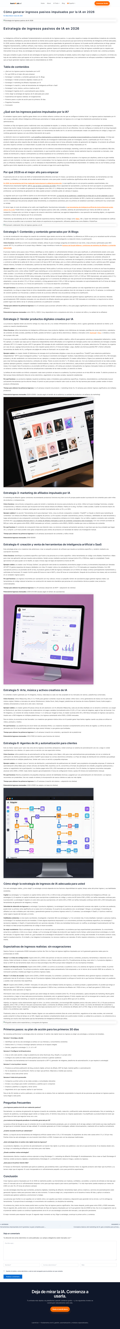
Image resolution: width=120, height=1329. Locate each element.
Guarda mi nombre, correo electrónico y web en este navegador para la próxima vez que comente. (34, 1271)
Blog (63, 3)
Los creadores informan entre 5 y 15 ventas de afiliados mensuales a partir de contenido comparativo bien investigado (53, 521)
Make (77, 219)
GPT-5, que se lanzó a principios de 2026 (42, 186)
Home (43, 3)
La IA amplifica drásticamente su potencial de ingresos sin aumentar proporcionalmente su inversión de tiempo (68, 137)
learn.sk (16, 3)
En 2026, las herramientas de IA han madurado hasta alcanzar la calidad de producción (33, 183)
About (49, 3)
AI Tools (55, 3)
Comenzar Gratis (102, 3)
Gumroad (93, 333)
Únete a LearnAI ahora (60, 1309)
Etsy (99, 333)
